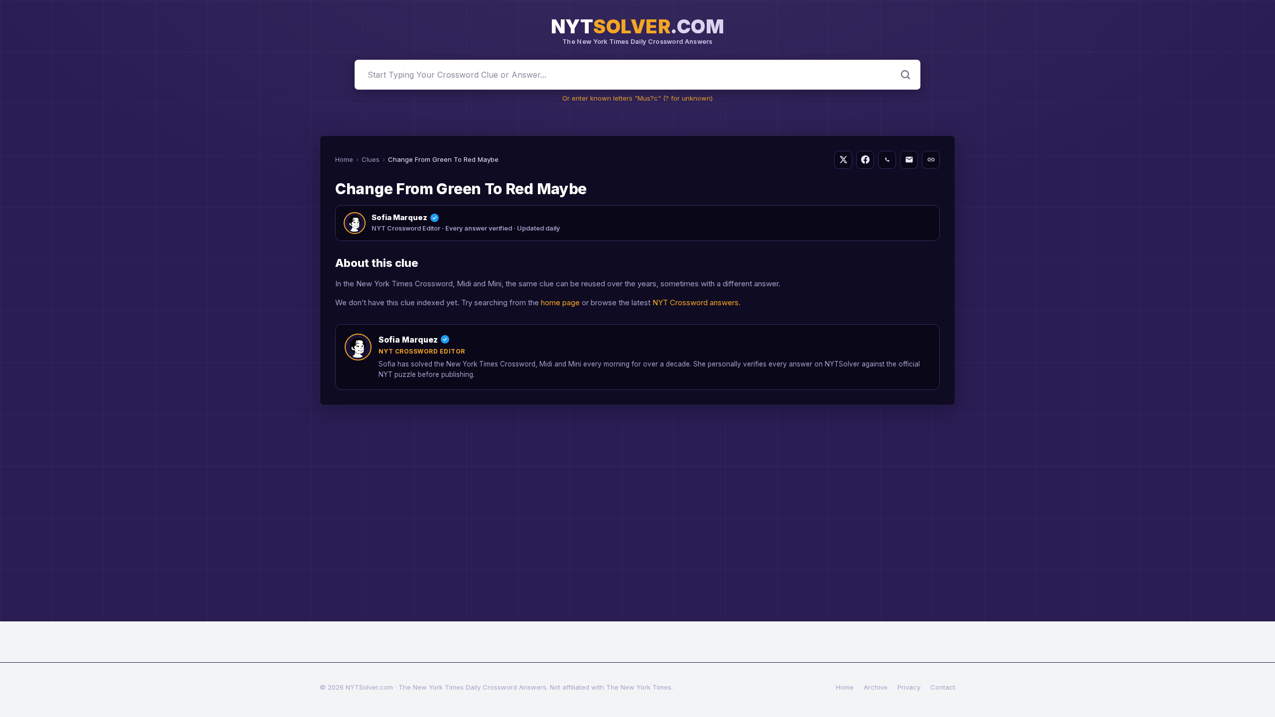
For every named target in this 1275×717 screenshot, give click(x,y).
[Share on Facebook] (865, 160)
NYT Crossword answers (695, 302)
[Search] (905, 75)
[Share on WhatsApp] (887, 160)
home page (560, 302)
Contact (942, 687)
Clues (371, 159)
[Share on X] (843, 160)
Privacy (908, 687)
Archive (876, 687)
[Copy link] (931, 160)
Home (344, 159)
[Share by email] (909, 160)
